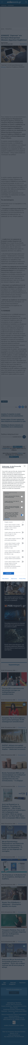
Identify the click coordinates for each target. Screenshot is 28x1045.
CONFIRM (8, 573)
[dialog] (14, 522)
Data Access (14, 578)
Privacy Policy (22, 578)
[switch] (22, 496)
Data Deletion (5, 578)
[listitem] (14, 493)
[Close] (25, 466)
